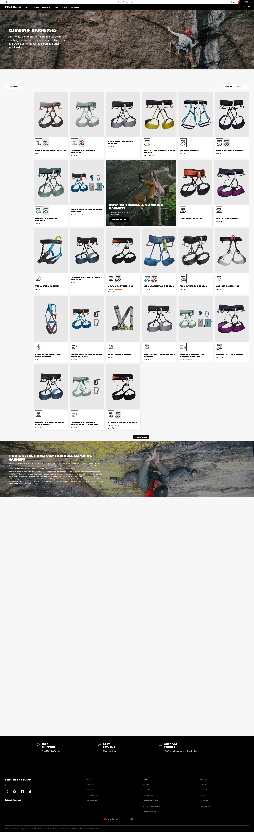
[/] (13, 7)
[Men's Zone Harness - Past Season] (159, 115)
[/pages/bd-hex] (6, 2)
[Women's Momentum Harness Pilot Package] (87, 387)
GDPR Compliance (78, 829)
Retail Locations (205, 806)
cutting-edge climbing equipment (58, 481)
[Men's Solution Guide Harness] (123, 115)
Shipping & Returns (92, 795)
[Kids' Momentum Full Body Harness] (51, 319)
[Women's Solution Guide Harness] (87, 250)
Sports (55, 7)
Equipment (46, 7)
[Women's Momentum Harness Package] (195, 319)
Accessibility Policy (64, 829)
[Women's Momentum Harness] (87, 115)
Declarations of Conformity (151, 801)
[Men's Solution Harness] (232, 115)
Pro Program (204, 801)
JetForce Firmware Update (151, 806)
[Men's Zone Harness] (231, 182)
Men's (27, 7)
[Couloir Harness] (195, 115)
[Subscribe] (47, 785)
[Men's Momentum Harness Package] (87, 182)
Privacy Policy (42, 829)
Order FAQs (89, 790)
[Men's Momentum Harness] (51, 115)
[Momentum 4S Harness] (195, 250)
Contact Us (203, 784)
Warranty (146, 784)
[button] (27, 7)
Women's (35, 7)
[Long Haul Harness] (195, 182)
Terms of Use (52, 829)
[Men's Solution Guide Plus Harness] (159, 319)
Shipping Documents (149, 812)
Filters (13, 87)
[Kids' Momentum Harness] (159, 250)
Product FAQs (147, 790)
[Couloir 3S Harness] (232, 250)
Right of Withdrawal (92, 801)
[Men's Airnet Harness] (123, 250)
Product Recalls (148, 795)
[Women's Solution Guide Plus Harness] (51, 387)
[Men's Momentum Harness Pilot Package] (87, 319)
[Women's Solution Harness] (51, 182)
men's (12, 484)
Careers (202, 795)
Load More (141, 437)
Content (64, 7)
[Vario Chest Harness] (123, 319)
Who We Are (74, 7)
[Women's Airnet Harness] (123, 387)
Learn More (119, 219)
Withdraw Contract (92, 829)
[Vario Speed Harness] (51, 250)
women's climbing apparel (27, 484)
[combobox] (115, 819)
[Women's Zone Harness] (232, 319)
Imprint (33, 829)
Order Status (90, 784)
